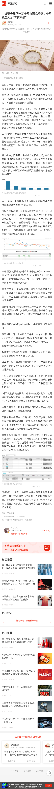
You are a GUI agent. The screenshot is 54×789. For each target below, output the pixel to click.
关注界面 (14, 771)
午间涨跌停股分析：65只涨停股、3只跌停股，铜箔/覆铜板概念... (19, 672)
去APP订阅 (30, 761)
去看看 (44, 530)
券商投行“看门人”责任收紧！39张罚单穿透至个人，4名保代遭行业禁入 (18, 582)
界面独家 (15, 744)
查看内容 (11, 761)
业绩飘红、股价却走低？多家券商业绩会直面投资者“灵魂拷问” (18, 598)
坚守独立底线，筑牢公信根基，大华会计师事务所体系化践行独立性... (18, 641)
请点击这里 (20, 516)
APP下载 (39, 771)
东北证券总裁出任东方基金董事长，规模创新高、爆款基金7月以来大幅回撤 (18, 567)
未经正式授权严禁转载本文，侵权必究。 (18, 520)
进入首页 (27, 771)
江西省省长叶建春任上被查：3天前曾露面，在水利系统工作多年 (18, 704)
